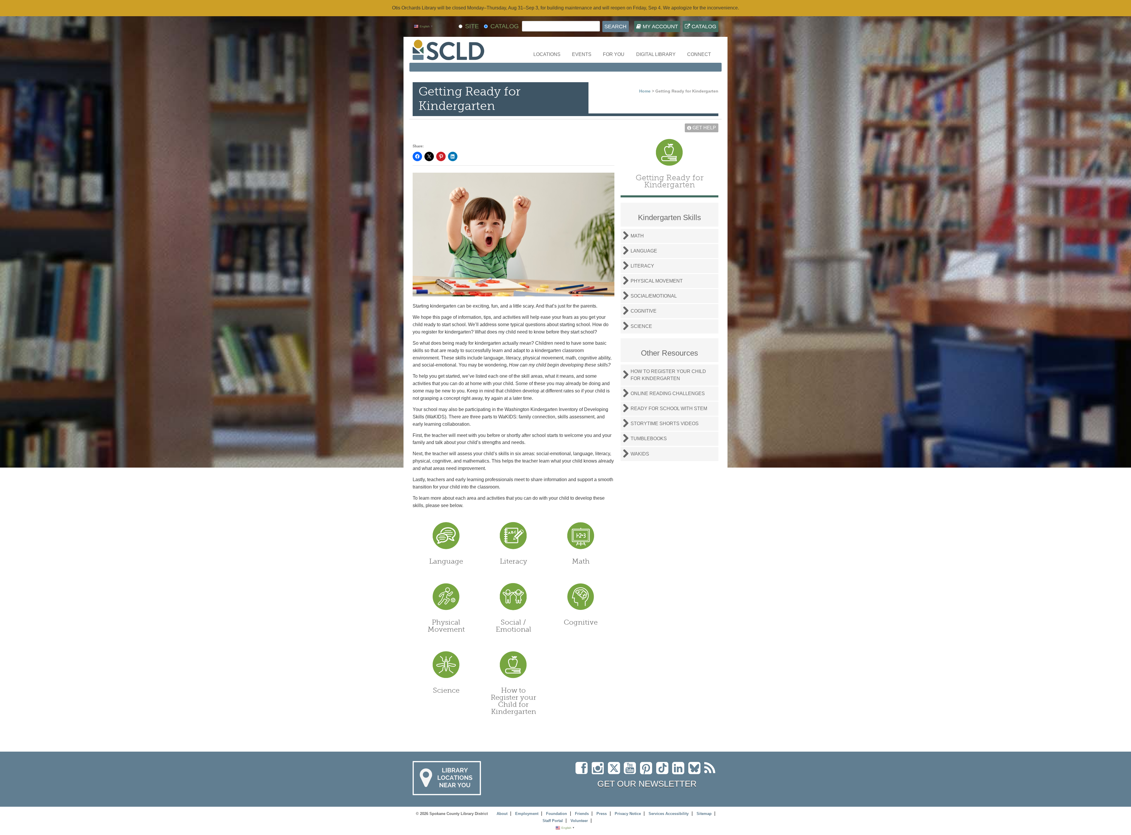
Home (645, 91)
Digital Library (656, 54)
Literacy (513, 561)
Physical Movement (446, 625)
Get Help (703, 128)
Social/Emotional (654, 295)
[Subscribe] (711, 771)
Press (601, 813)
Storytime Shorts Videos (665, 423)
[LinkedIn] (679, 771)
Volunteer (579, 821)
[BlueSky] (696, 771)
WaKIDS (640, 453)
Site (472, 26)
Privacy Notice (628, 813)
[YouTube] (631, 771)
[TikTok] (664, 771)
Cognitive (581, 622)
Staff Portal (553, 821)
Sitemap (704, 813)
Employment (526, 813)
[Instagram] (599, 771)
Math (581, 561)
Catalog (703, 26)
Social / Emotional (513, 625)
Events (581, 54)
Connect (699, 54)
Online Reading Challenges (668, 393)
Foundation (556, 813)
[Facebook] (583, 771)
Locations (546, 54)
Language (446, 561)
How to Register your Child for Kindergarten (513, 701)
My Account (659, 26)
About (502, 813)
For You (613, 54)
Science (446, 690)
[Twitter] (616, 771)
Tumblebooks (649, 438)
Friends (582, 813)
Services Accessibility (669, 813)
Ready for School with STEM (669, 408)
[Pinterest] (647, 771)
